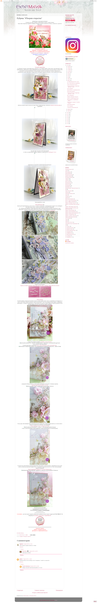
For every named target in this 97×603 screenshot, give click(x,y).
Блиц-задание (67, 171)
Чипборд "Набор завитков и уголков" (51, 285)
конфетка (67, 180)
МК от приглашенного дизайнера (73, 83)
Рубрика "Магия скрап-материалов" (72, 212)
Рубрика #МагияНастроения (70, 216)
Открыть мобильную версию (40, 592)
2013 (68, 120)
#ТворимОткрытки (68, 169)
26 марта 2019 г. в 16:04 (34, 566)
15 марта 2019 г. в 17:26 (27, 543)
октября (69, 69)
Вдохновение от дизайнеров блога (72, 100)
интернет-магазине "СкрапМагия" (42, 515)
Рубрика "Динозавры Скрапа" (70, 206)
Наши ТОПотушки (68, 190)
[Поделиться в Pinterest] (34, 535)
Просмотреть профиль (69, 242)
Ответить (21, 547)
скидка (66, 219)
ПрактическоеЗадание (69, 198)
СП (65, 224)
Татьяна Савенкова (26, 566)
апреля (68, 78)
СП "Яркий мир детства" (69, 234)
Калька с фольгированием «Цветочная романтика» (46, 345)
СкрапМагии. (52, 210)
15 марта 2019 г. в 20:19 (33, 551)
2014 (68, 118)
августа (69, 72)
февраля (69, 109)
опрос (66, 194)
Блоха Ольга (24, 551)
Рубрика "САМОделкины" (70, 214)
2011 (68, 123)
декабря (69, 66)
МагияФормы (67, 185)
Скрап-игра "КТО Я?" (69, 222)
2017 (68, 114)
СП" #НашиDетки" (68, 237)
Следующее (20, 590)
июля (68, 74)
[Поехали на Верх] (95, 602)
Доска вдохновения (71, 91)
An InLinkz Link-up (20, 533)
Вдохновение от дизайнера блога (73, 89)
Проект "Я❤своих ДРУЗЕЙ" (70, 201)
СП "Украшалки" (68, 231)
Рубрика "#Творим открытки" (25, 536)
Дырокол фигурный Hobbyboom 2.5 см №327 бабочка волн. (40, 469)
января (68, 110)
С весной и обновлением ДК (72, 107)
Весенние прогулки (68, 174)
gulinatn (21, 558)
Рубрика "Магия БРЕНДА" (70, 210)
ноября (68, 67)
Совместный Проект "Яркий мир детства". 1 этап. (73, 93)
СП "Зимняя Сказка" (69, 229)
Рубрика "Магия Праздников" (70, 211)
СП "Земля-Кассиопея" (69, 227)
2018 (68, 112)
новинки (66, 192)
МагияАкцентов (68, 182)
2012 (68, 121)
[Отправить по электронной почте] (30, 535)
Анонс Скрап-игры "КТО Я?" (72, 84)
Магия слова (67, 181)
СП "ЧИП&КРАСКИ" (68, 233)
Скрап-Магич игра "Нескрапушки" (71, 223)
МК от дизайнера (70, 95)
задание (66, 178)
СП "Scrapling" (67, 235)
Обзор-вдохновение (71, 104)
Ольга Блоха (40, 299)
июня (68, 75)
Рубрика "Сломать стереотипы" (71, 215)
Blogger (56, 600)
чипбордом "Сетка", (52, 152)
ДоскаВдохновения (69, 177)
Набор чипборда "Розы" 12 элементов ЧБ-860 (40, 426)
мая (68, 77)
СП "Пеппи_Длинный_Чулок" (70, 230)
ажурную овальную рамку (55, 105)
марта (68, 80)
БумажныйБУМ (68, 173)
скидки (66, 220)
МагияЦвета (67, 186)
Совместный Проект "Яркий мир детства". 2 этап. (73, 86)
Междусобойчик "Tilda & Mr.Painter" (71, 188)
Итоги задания (70, 88)
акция (66, 170)
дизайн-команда (68, 176)
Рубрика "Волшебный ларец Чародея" (72, 204)
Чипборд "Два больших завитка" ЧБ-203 (40, 385)
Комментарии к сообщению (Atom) (29, 595)
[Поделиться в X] (32, 535)
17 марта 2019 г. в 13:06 (27, 558)
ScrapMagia (68, 241)
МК (65, 189)
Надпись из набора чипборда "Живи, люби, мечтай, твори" (32, 285)
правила (66, 197)
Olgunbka (21, 543)
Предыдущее (59, 590)
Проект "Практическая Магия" (71, 200)
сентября (69, 71)
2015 (68, 117)
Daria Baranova (39, 204)
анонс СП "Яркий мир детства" (73, 98)
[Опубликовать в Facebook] (33, 535)
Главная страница (39, 590)
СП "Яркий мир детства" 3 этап (73, 81)
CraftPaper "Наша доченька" (46, 341)
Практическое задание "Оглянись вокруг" (73, 103)
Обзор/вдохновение (69, 193)
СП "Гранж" (67, 226)
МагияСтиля (67, 184)
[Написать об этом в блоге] (31, 535)
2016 (68, 115)
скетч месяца (67, 218)
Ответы (22, 549)
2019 (68, 65)
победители (67, 196)
